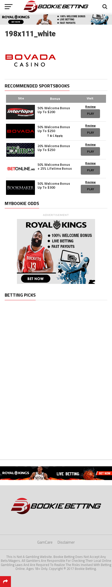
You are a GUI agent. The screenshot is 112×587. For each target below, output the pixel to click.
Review (90, 106)
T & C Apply (55, 135)
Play (90, 113)
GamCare (45, 542)
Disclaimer (66, 542)
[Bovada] (20, 131)
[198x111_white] (30, 73)
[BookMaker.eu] (20, 187)
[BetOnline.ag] (20, 168)
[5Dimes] (20, 150)
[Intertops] (20, 112)
